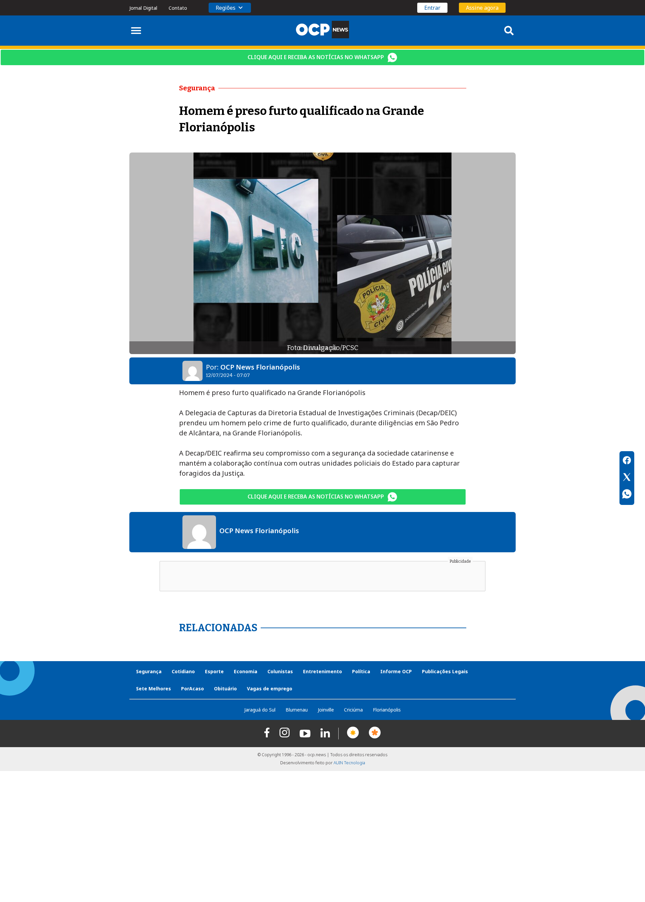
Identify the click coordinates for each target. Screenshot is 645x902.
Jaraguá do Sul (259, 709)
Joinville (326, 709)
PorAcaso (192, 688)
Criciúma (353, 709)
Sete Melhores (153, 688)
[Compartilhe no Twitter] (627, 478)
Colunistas (280, 671)
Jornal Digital (143, 8)
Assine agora (482, 7)
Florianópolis (387, 709)
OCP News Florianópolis (260, 367)
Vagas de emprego (269, 688)
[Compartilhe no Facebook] (627, 461)
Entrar (432, 7)
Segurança (149, 671)
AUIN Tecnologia (349, 763)
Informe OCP (396, 671)
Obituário (225, 688)
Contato (178, 8)
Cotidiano (183, 671)
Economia (245, 671)
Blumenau (297, 709)
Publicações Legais (445, 671)
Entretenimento (322, 671)
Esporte (214, 671)
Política (361, 671)
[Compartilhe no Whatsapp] (627, 495)
